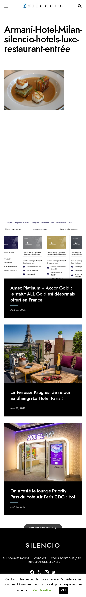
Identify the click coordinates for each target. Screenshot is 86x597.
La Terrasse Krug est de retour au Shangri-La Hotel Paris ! (40, 395)
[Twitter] (39, 572)
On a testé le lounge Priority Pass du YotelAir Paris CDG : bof (42, 493)
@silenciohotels (41, 527)
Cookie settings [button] (43, 590)
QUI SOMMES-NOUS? (16, 558)
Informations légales (44, 562)
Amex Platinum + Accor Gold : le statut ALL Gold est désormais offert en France (42, 294)
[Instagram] (47, 572)
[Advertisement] (43, 165)
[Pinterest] (53, 572)
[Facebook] (32, 572)
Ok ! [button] (63, 590)
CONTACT (40, 558)
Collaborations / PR (66, 558)
